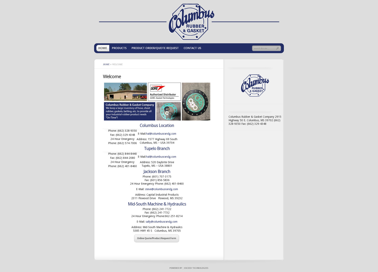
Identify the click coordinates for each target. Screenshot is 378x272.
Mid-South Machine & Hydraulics (157, 204)
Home (106, 64)
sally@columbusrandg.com (161, 221)
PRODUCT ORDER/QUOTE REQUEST (155, 48)
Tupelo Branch (157, 148)
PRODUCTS (119, 48)
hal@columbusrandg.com (161, 133)
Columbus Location (157, 125)
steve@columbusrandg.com (161, 189)
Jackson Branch (157, 171)
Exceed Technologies (196, 268)
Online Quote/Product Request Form (156, 238)
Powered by (176, 268)
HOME (102, 48)
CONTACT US (192, 48)
